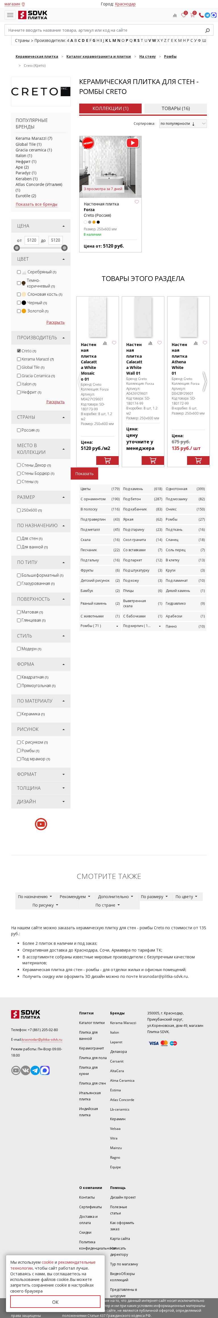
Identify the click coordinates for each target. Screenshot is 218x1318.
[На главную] (31, 15)
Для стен (32, 538)
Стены (30, 481)
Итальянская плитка (90, 1096)
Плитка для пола (93, 1057)
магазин (12, 4)
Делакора (118, 1051)
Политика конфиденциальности (98, 1245)
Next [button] (205, 384)
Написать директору (119, 1251)
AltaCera (117, 1070)
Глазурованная (38, 583)
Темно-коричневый (41, 283)
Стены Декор (36, 465)
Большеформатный (42, 575)
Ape (19, 167)
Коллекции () (111, 108)
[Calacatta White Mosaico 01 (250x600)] (98, 317)
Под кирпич (138, 625)
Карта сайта (120, 1238)
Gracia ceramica (31, 150)
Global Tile (26, 144)
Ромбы (30, 750)
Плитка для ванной (88, 1035)
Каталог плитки (92, 1022)
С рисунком (35, 742)
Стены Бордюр (38, 473)
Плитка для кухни (88, 1070)
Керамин (117, 1119)
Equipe (115, 1167)
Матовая (32, 612)
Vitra (114, 1138)
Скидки (85, 1232)
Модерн (31, 648)
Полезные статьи (118, 1210)
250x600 (32, 510)
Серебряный (42, 271)
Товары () (176, 108)
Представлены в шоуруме (123, 1292)
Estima (115, 1090)
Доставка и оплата (88, 1219)
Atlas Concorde (122, 1099)
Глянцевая (33, 620)
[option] (97, 381)
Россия (30, 430)
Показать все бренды (36, 204)
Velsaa (115, 1128)
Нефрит (23, 161)
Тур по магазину (124, 1264)
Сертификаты (90, 1207)
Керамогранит (91, 1048)
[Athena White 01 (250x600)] (188, 317)
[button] (137, 202)
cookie (48, 1262)
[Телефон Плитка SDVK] (201, 15)
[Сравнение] (175, 15)
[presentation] (19, 272)
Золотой (38, 311)
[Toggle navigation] (10, 15)
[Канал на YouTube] (16, 1070)
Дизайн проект (123, 1197)
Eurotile (23, 195)
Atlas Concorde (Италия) (39, 184)
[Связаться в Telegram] (207, 15)
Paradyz (23, 172)
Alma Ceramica (122, 1080)
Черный (37, 302)
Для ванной (35, 546)
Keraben (24, 178)
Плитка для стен (92, 1083)
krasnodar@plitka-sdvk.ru (163, 976)
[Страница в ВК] (25, 1070)
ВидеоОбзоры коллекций (122, 1276)
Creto (29, 350)
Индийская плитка (88, 1111)
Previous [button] (80, 384)
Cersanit (116, 1061)
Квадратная (35, 677)
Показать (84, 473)
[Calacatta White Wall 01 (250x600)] (143, 317)
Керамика (33, 713)
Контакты (87, 1197)
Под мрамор (36, 758)
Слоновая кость (45, 294)
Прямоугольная (38, 685)
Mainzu (116, 1147)
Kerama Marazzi (31, 138)
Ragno (115, 1157)
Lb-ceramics (119, 1109)
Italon (21, 155)
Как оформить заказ (122, 1225)
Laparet (116, 1042)
